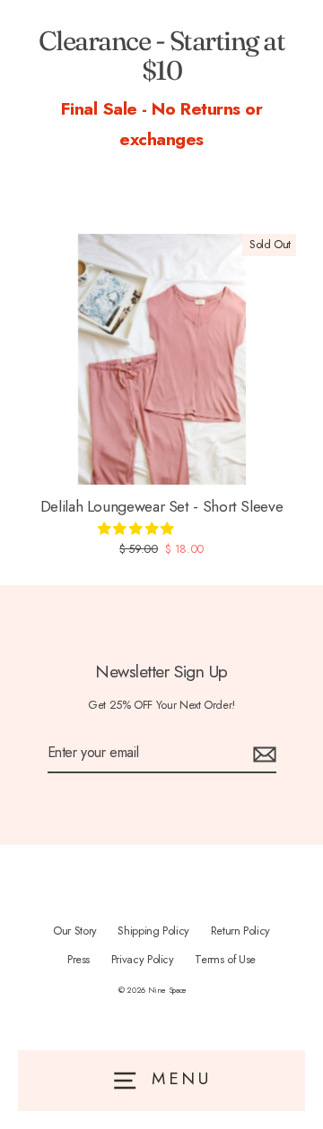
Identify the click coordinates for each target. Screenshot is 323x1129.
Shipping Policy (153, 930)
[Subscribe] (262, 753)
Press (78, 959)
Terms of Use (225, 959)
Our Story (75, 930)
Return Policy (240, 930)
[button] (137, 529)
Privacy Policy (142, 959)
